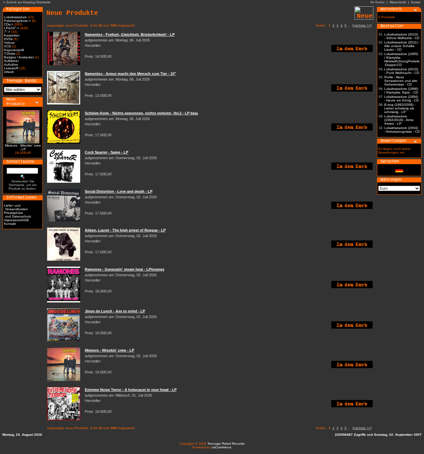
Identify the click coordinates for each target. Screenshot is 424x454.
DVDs (8, 39)
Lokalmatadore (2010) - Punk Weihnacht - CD (401, 71)
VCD (7, 46)
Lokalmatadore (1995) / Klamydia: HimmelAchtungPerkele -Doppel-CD (402, 59)
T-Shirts (9, 53)
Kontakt (10, 224)
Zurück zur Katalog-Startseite (28, 2)
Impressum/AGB (16, 220)
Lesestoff (11, 68)
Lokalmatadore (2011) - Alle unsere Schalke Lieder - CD (402, 45)
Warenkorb (398, 2)
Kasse (416, 2)
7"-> (7, 31)
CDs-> (8, 24)
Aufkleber (11, 61)
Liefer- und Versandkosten (16, 207)
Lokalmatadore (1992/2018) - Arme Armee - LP (399, 119)
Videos (9, 42)
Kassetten (12, 35)
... (348, 25)
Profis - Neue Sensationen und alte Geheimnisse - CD (400, 80)
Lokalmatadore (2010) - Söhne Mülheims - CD (401, 36)
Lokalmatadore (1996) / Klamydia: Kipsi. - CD (401, 90)
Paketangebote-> (17, 21)
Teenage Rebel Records (225, 443)
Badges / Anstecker (19, 57)
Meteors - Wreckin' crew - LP (23, 147)
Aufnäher (11, 64)
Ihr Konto (377, 2)
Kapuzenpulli (14, 50)
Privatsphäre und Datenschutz (17, 214)
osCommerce (222, 447)
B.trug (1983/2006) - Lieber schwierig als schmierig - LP (399, 108)
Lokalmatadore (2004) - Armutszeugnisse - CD (402, 129)
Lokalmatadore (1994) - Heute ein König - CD (401, 98)
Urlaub (9, 72)
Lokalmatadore (15, 17)
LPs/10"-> (11, 28)
